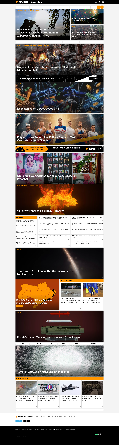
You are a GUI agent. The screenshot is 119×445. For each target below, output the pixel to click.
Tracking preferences (70, 429)
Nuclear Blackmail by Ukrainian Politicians (29, 186)
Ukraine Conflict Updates (69, 281)
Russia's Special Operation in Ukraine (28, 11)
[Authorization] (96, 2)
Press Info (23, 429)
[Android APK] (99, 434)
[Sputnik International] (23, 3)
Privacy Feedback (60, 429)
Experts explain (21, 379)
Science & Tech (66, 416)
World (73, 26)
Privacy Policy (52, 429)
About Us (17, 429)
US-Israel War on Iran (23, 154)
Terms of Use (30, 429)
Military (59, 416)
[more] (69, 39)
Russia (73, 10)
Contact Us (37, 429)
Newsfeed (19, 217)
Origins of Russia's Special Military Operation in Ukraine (33, 45)
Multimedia (74, 416)
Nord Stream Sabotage (23, 347)
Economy (53, 416)
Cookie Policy (44, 429)
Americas (43, 416)
